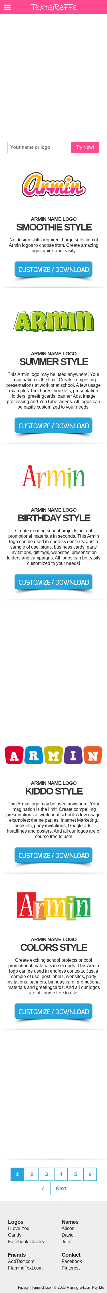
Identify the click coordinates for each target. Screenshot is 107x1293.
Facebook (72, 1261)
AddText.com (21, 1261)
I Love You (18, 1228)
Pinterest (71, 1268)
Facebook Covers (26, 1241)
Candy (14, 1235)
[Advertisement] (53, 78)
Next (61, 1188)
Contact (71, 1255)
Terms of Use (41, 1287)
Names (70, 1222)
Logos (15, 1222)
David (68, 1235)
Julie (66, 1241)
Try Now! (85, 147)
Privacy (23, 1287)
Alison (68, 1228)
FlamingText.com (25, 1268)
